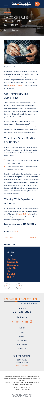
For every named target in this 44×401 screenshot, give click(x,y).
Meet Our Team (22, 340)
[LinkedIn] (22, 321)
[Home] (21, 4)
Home (22, 332)
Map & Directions (22, 366)
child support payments (16, 85)
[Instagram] (31, 321)
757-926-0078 (22, 312)
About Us (22, 336)
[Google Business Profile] (17, 321)
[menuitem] (17, 389)
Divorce (15, 231)
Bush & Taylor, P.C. (23, 214)
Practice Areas (22, 344)
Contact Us (22, 348)
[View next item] (19, 286)
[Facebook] (13, 321)
